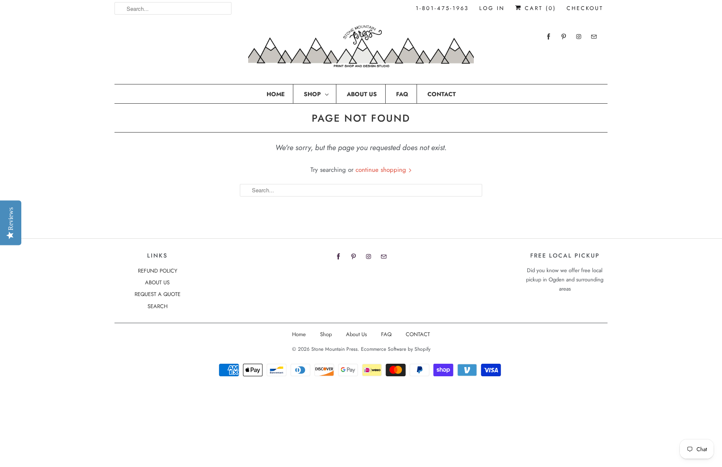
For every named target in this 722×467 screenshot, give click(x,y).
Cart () (539, 8)
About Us (362, 94)
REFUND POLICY (157, 271)
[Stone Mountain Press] (361, 49)
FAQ (402, 94)
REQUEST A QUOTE (157, 294)
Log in (492, 8)
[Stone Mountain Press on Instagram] (578, 36)
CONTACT (441, 94)
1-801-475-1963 (442, 8)
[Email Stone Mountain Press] (593, 36)
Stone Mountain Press (334, 349)
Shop (312, 94)
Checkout (585, 8)
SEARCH (157, 306)
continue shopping (382, 169)
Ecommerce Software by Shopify (395, 349)
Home (276, 94)
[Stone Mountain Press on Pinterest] (563, 36)
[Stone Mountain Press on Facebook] (548, 36)
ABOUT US (157, 282)
